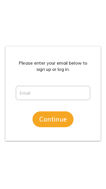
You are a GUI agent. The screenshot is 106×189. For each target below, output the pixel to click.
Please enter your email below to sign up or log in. (53, 66)
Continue (53, 119)
